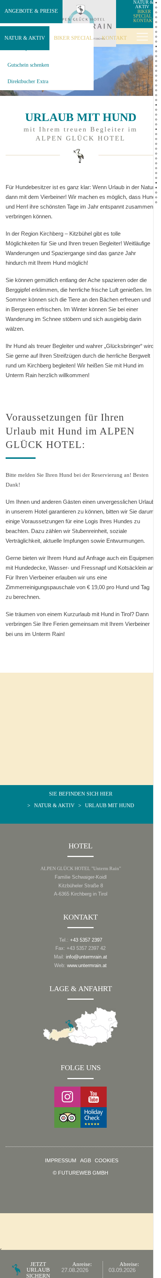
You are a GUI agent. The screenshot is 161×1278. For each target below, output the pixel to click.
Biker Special (73, 38)
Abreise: (129, 1264)
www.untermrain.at (87, 965)
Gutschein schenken (28, 65)
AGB (85, 1160)
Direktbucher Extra (27, 81)
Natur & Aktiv (24, 38)
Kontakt (114, 38)
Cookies (106, 1160)
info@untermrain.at (86, 957)
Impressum (60, 1160)
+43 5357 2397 (86, 940)
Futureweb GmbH (83, 1173)
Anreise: (82, 1264)
